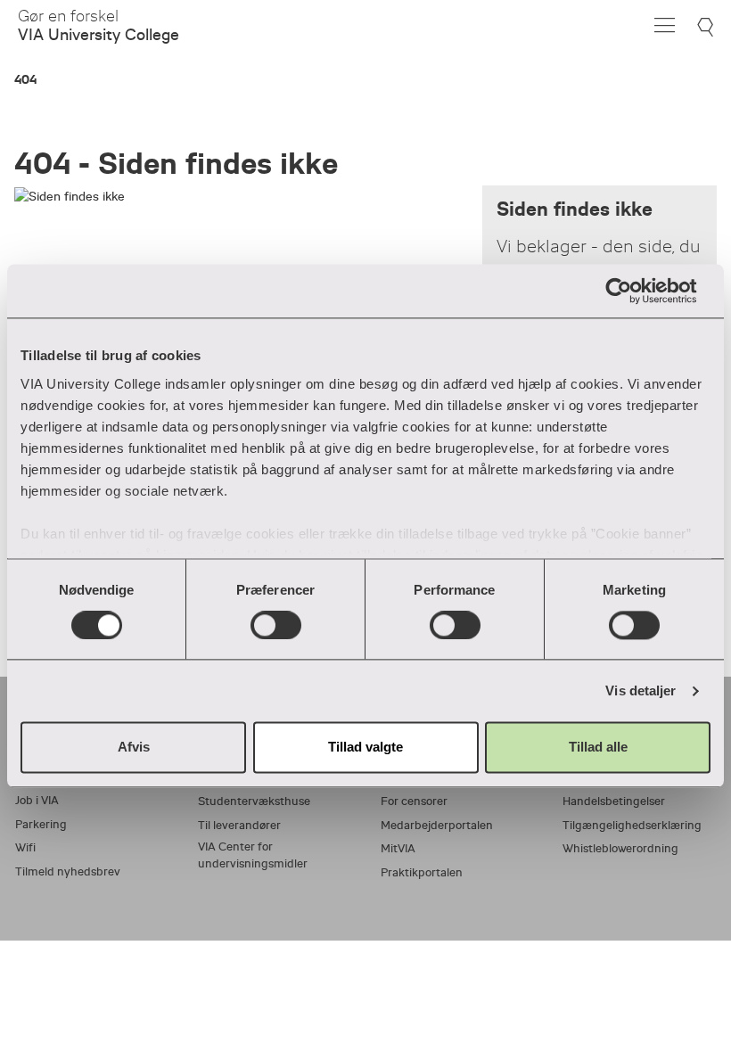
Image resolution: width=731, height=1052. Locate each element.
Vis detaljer (640, 690)
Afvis (134, 747)
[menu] (664, 25)
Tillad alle (598, 747)
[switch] (276, 625)
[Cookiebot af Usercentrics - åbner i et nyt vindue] (632, 290)
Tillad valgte (365, 747)
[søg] (707, 27)
